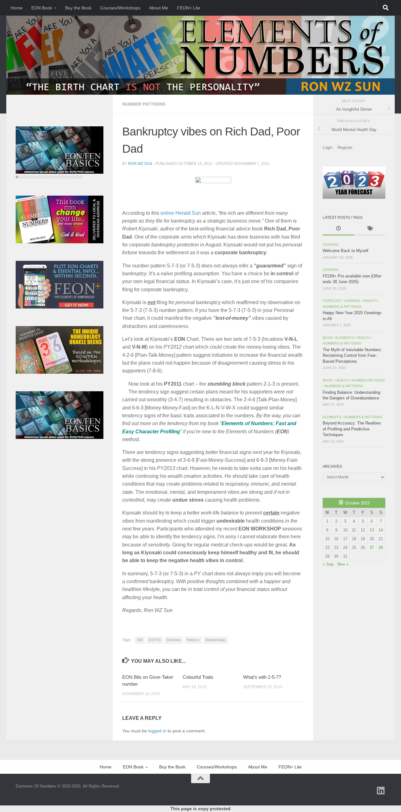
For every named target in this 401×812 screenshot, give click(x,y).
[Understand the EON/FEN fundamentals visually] (59, 150)
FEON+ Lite (188, 7)
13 (372, 530)
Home (17, 7)
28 (380, 547)
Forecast (332, 301)
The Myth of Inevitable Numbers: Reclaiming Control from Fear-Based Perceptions (352, 355)
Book (328, 338)
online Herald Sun (180, 213)
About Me (158, 7)
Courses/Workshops (120, 7)
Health (370, 301)
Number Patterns (143, 104)
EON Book (41, 7)
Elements (174, 640)
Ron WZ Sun (140, 163)
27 (372, 547)
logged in (157, 730)
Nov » (342, 564)
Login (327, 147)
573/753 (154, 640)
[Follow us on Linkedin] (381, 790)
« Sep (328, 564)
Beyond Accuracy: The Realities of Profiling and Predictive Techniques (352, 429)
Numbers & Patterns (342, 306)
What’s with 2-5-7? (262, 677)
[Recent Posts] (338, 229)
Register (344, 147)
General (331, 244)
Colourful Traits (198, 677)
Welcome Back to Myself (345, 250)
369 (140, 640)
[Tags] (369, 229)
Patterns (193, 640)
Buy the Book (78, 7)
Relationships (216, 640)
